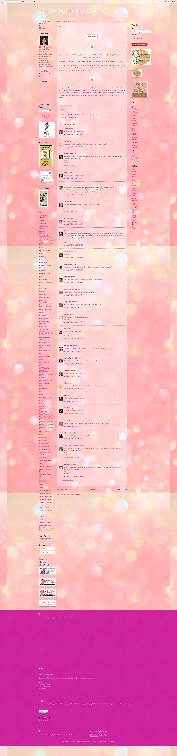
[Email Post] (89, 114)
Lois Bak (134, 208)
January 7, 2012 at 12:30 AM (73, 147)
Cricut (41, 276)
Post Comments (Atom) (74, 494)
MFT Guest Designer (43, 377)
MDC (41, 359)
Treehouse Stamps (45, 510)
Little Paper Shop (45, 350)
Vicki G (66, 201)
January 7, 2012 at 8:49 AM (73, 211)
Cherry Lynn (72, 117)
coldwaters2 (68, 464)
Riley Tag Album (44, 449)
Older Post (122, 490)
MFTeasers (43, 388)
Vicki (133, 160)
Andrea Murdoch (134, 107)
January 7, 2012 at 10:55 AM (73, 270)
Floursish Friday (44, 297)
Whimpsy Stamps (45, 522)
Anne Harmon (134, 170)
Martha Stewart (44, 356)
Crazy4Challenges (86, 55)
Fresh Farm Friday (45, 310)
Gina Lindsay (68, 408)
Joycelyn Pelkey (69, 345)
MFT (41, 365)
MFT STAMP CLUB (46, 380)
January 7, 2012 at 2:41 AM (73, 165)
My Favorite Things (45, 397)
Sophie (41, 463)
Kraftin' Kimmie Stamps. (44, 338)
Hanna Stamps (44, 318)
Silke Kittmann (134, 156)
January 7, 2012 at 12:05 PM (73, 282)
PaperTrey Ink (44, 423)
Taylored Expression (43, 481)
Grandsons (43, 315)
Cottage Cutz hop (45, 273)
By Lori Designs (44, 251)
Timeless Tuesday (45, 502)
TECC (41, 485)
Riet (65, 329)
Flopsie (41, 291)
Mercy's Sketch (44, 362)
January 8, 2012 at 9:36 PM (73, 457)
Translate (139, 39)
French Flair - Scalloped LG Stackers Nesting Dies (99, 93)
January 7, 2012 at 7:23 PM (73, 376)
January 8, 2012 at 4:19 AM (73, 389)
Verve (41, 519)
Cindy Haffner (72, 114)
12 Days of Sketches (43, 216)
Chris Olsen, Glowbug (71, 445)
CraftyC (66, 314)
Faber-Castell (43, 288)
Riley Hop (42, 438)
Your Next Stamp (45, 530)
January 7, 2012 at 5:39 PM (73, 364)
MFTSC (42, 391)
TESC (41, 488)
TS (40, 513)
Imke (65, 383)
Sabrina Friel (134, 212)
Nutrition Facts (65, 618)
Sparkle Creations (45, 466)
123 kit (41, 220)
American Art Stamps (43, 232)
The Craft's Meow (45, 493)
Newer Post (62, 490)
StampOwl (67, 128)
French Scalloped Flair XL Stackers (45, 306)
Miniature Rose (109, 90)
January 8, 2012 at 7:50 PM (73, 439)
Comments (46, 552)
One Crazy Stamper (43, 407)
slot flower (42, 457)
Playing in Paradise (45, 432)
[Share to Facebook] (99, 115)
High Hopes (43, 326)
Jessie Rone (134, 129)
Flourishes (42, 294)
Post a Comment (67, 481)
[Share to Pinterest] (101, 115)
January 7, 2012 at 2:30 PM (73, 307)
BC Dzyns (42, 245)
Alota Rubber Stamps (43, 227)
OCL (41, 403)
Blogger (111, 741)
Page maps (43, 411)
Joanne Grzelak (134, 134)
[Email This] (93, 115)
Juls (65, 395)
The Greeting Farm (45, 496)
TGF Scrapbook (44, 490)
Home (92, 490)
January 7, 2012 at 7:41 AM (73, 195)
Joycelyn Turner (135, 138)
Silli (65, 141)
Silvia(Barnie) (68, 252)
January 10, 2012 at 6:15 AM (73, 476)
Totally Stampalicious (44, 506)
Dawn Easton (68, 185)
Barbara (66, 218)
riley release (43, 440)
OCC (41, 400)
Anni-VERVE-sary (45, 239)
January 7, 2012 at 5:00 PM (73, 351)
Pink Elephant (44, 429)
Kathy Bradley (134, 204)
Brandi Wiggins (134, 175)
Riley (41, 435)
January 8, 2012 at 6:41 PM (73, 426)
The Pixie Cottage (45, 499)
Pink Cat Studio (44, 426)
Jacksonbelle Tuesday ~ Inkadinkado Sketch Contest (46, 332)
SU (40, 477)
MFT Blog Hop (44, 368)
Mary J (66, 172)
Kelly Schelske (69, 302)
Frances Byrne (134, 124)
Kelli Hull (134, 142)
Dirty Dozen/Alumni (45, 282)
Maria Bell (133, 151)
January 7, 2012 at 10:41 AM (73, 245)
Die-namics (43, 279)
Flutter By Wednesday (43, 301)
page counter (43, 721)
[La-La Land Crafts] (141, 64)
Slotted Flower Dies (45, 460)
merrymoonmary (93, 741)
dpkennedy (67, 433)
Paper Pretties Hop (45, 417)
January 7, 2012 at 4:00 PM (73, 339)
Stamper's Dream (45, 474)
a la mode (42, 223)
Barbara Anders (134, 115)
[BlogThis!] (95, 115)
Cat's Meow (43, 257)
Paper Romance (44, 420)
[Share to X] (97, 115)
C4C (65, 117)
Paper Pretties (44, 414)
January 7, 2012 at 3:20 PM (73, 322)
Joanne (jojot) (68, 358)
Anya (41, 242)
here (118, 68)
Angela (134, 111)
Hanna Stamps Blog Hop (44, 322)
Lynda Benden (134, 146)
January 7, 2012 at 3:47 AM (73, 178)
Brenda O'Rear (134, 180)
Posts (44, 549)
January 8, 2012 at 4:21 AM (73, 401)
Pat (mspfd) (68, 277)
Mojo (41, 394)
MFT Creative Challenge (44, 372)
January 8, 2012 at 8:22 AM (73, 413)
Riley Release (44, 446)
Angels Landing (44, 236)
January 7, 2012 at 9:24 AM (73, 224)
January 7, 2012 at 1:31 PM (73, 295)
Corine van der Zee (70, 289)
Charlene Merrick (135, 185)
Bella (41, 248)
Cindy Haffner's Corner (72, 10)
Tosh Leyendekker (134, 222)
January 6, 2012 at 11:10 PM (73, 134)
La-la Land (42, 342)
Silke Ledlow (68, 370)
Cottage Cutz (43, 270)
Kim (65, 420)
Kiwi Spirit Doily (74, 90)
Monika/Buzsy (69, 264)
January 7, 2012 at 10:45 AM (73, 257)
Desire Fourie (68, 153)
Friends (41, 312)
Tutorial (41, 516)
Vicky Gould (134, 228)
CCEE (41, 260)
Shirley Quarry (134, 216)
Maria (66, 231)
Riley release (43, 443)
